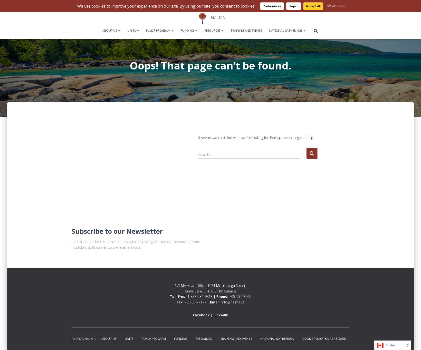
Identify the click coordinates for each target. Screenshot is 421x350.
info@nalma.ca (233, 302)
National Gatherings (286, 31)
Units (131, 31)
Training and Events (246, 31)
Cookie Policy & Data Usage (324, 339)
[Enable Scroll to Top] (10, 340)
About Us (110, 31)
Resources (212, 31)
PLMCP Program (158, 31)
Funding (188, 31)
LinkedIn (220, 315)
